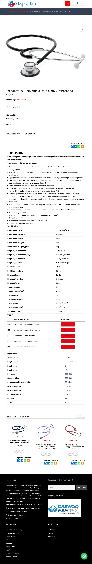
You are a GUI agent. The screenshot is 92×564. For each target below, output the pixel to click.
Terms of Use (10, 547)
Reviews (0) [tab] (29, 134)
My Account (52, 530)
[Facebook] (72, 146)
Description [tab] (13, 134)
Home (8, 11)
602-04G (68, 378)
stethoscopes (20, 11)
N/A (66, 370)
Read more (43, 453)
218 (66, 398)
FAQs (7, 540)
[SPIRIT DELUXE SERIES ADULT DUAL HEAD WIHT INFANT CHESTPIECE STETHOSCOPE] (46, 431)
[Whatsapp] (78, 146)
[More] (82, 146)
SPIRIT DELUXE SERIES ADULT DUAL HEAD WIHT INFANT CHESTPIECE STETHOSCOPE (46, 446)
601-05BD (68, 382)
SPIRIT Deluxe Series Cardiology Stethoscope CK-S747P (73, 446)
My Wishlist (51, 536)
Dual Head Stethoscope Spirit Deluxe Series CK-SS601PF (19, 441)
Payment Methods (12, 533)
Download (68, 324)
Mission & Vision (11, 557)
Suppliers (9, 550)
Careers (9, 543)
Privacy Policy (10, 536)
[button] (81, 28)
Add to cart (16, 451)
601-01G (68, 358)
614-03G (68, 366)
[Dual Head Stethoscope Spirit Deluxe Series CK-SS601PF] (19, 429)
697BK (67, 394)
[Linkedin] (75, 146)
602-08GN (69, 386)
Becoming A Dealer (13, 553)
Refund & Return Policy (14, 530)
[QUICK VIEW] (22, 451)
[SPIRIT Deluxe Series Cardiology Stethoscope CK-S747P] (73, 431)
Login (51, 533)
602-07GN (69, 390)
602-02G (68, 374)
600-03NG (69, 362)
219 (66, 402)
